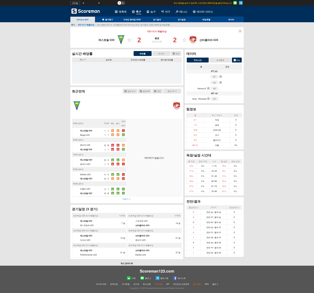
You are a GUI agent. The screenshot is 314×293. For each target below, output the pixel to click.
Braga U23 (85, 134)
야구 (167, 11)
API (168, 284)
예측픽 (123, 11)
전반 (178, 53)
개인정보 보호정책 (181, 284)
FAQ (207, 284)
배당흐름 (206, 19)
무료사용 (158, 284)
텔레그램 (164, 278)
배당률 (143, 53)
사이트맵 (126, 284)
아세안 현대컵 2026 (132, 19)
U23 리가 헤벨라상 (86, 24)
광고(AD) (197, 284)
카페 (134, 278)
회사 (82, 59)
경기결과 (157, 19)
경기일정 (182, 19)
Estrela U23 (85, 174)
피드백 (136, 284)
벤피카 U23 (85, 144)
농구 (153, 11)
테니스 (183, 11)
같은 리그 (131, 91)
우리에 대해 (101, 284)
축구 (138, 11)
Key (238, 60)
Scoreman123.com (157, 271)
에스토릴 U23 (86, 130)
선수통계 (220, 60)
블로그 (148, 278)
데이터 (231, 19)
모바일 (75, 2)
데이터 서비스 (205, 11)
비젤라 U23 (85, 188)
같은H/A (146, 91)
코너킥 (161, 53)
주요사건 (198, 60)
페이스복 (182, 278)
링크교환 (147, 284)
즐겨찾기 (109, 19)
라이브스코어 (82, 19)
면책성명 (114, 284)
